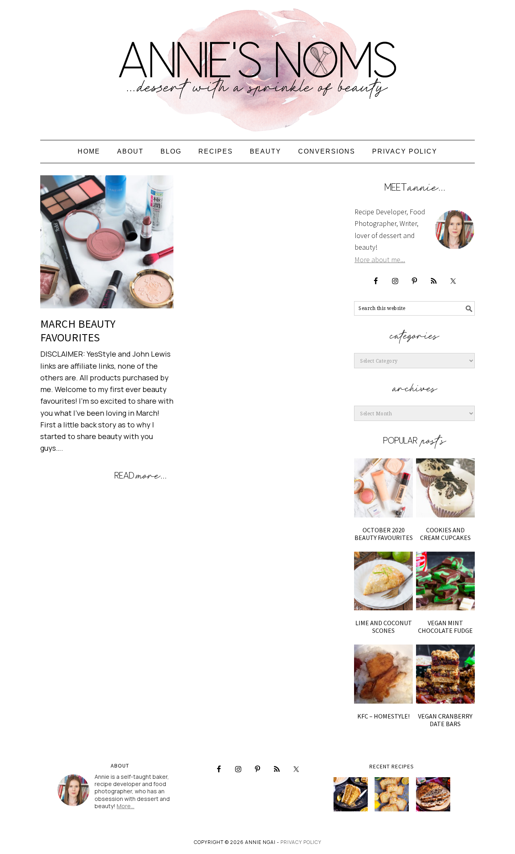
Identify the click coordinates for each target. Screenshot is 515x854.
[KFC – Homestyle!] (383, 674)
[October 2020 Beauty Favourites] (383, 487)
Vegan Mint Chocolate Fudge (445, 626)
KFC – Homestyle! (383, 716)
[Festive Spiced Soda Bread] (433, 794)
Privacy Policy (300, 842)
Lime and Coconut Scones (383, 626)
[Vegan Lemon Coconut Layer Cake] (351, 794)
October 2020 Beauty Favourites (383, 534)
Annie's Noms (257, 66)
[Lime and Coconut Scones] (383, 581)
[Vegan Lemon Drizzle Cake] (392, 794)
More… (125, 806)
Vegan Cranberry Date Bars (445, 720)
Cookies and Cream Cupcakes (445, 534)
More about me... (379, 259)
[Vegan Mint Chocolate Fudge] (445, 581)
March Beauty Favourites (77, 330)
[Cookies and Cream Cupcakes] (445, 487)
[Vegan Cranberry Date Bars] (445, 674)
